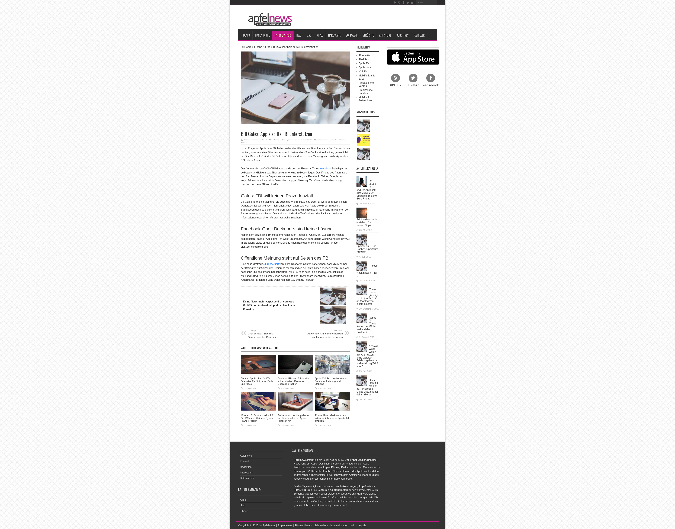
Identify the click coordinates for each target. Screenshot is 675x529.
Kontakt (244, 461)
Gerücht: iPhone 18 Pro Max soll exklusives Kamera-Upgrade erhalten (293, 381)
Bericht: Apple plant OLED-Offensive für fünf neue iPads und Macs (257, 381)
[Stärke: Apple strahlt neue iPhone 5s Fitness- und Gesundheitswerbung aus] (363, 154)
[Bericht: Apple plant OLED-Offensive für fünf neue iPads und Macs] (258, 364)
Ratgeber (419, 35)
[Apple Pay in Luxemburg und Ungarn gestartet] (363, 126)
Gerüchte (368, 35)
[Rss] (395, 3)
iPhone (244, 142)
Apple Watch (366, 67)
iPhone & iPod (283, 35)
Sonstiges (402, 35)
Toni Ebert (262, 140)
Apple (320, 35)
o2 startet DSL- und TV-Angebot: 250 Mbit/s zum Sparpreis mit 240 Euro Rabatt (366, 190)
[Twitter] (407, 3)
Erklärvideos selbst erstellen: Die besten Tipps (367, 222)
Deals (246, 35)
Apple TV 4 (365, 63)
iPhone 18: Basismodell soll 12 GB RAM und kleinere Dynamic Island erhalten (258, 418)
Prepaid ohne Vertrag (366, 84)
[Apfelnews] (269, 19)
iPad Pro (363, 59)
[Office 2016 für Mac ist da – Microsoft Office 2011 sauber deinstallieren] (361, 380)
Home (247, 46)
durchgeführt (271, 263)
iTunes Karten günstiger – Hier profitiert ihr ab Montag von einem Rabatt (367, 296)
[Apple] (412, 3)
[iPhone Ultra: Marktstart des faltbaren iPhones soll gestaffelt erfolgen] (332, 400)
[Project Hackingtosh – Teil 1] (361, 265)
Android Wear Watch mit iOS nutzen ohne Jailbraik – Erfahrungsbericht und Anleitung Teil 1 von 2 (367, 356)
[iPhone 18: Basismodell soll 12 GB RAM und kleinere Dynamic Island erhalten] (258, 400)
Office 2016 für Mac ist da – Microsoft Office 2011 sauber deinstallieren (367, 387)
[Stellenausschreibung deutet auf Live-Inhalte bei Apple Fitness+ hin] (295, 400)
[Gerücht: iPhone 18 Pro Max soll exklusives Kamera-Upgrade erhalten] (295, 364)
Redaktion (246, 466)
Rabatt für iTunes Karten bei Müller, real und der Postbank (366, 325)
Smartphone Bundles (366, 91)
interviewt (325, 168)
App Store (385, 35)
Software (351, 35)
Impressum (246, 472)
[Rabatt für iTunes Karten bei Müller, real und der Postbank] (361, 317)
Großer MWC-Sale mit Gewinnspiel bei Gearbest (262, 333)
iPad (298, 35)
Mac (309, 35)
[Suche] (434, 2)
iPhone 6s (364, 55)
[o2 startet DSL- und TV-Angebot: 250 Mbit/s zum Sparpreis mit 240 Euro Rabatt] (361, 181)
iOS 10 (363, 71)
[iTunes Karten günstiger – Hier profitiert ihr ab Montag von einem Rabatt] (361, 289)
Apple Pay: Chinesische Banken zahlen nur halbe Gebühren (325, 333)
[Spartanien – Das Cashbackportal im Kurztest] (361, 239)
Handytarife (262, 35)
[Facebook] (403, 3)
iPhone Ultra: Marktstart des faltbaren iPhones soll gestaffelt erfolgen (332, 418)
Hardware (334, 35)
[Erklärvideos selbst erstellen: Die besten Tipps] (361, 212)
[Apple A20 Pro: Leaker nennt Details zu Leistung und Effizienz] (332, 364)
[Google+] (399, 3)
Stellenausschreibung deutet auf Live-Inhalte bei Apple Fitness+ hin (293, 418)
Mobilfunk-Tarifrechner (365, 99)
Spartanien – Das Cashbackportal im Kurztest (367, 248)
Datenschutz (247, 478)
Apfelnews (246, 455)
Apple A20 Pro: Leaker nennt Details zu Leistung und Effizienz (331, 381)
